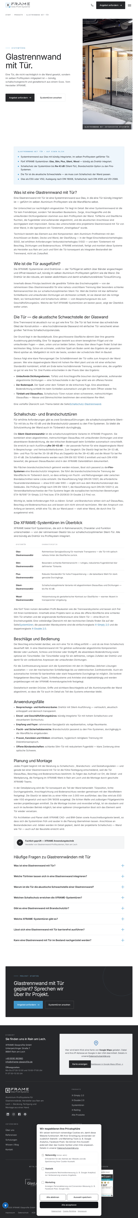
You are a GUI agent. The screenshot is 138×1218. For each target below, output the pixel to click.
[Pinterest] (25, 1114)
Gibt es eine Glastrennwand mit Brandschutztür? (41, 908)
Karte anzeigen (79, 1064)
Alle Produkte (78, 1115)
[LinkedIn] (8, 1114)
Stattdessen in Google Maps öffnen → (107, 1064)
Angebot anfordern (109, 5)
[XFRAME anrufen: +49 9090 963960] (92, 5)
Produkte (18, 15)
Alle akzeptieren (69, 1205)
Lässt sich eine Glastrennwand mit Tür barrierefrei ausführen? (49, 929)
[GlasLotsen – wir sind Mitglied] (36, 1183)
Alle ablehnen (52, 1197)
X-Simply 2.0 (102, 624)
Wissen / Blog (12, 1144)
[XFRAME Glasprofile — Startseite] (18, 5)
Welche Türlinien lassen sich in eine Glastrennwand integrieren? (50, 876)
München (76, 1135)
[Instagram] (13, 1114)
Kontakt (9, 1149)
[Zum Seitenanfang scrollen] (133, 1214)
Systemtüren (26, 624)
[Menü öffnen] (129, 5)
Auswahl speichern (83, 1197)
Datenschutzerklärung (99, 1056)
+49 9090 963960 (14, 1058)
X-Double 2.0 (39, 628)
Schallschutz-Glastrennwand (85, 404)
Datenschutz (23, 1213)
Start (8, 15)
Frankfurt (76, 1144)
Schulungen (11, 1140)
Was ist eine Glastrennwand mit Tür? (35, 865)
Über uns (10, 1130)
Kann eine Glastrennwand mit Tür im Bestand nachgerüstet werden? (52, 940)
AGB (33, 1213)
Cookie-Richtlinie (69, 1211)
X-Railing (76, 1110)
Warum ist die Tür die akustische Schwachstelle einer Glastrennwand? (54, 886)
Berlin (74, 1130)
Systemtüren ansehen (51, 97)
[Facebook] (19, 1114)
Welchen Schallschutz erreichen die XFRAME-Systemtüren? (48, 897)
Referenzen (11, 1135)
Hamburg (76, 1140)
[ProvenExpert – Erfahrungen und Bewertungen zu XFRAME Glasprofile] (101, 1183)
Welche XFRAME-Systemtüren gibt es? (36, 918)
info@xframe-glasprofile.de (19, 1062)
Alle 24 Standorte (80, 1149)
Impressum (10, 1213)
